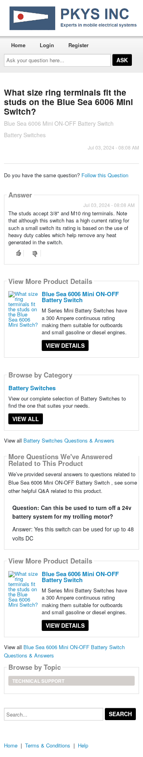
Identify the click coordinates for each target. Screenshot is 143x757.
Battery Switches (32, 387)
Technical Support (38, 680)
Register (78, 45)
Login (47, 45)
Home (18, 45)
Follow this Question (104, 175)
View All (25, 419)
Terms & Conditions (47, 745)
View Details (65, 345)
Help (83, 745)
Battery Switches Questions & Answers (68, 440)
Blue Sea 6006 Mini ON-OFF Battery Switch (80, 296)
